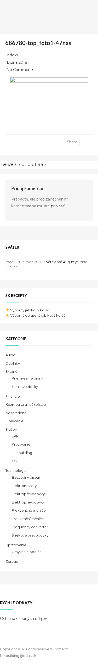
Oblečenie (14, 421)
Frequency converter (30, 527)
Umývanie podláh (27, 552)
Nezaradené (16, 413)
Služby (11, 429)
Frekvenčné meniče (29, 510)
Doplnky (12, 363)
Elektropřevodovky (28, 494)
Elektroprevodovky (28, 502)
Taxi (15, 461)
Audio (10, 355)
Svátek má (61, 262)
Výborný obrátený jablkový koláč (37, 315)
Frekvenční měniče (28, 519)
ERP (15, 436)
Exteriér (12, 371)
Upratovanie (15, 545)
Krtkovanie (21, 444)
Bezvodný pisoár (26, 477)
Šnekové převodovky (30, 535)
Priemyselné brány (27, 378)
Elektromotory (24, 486)
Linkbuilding (22, 453)
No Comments (20, 69)
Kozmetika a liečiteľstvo (25, 404)
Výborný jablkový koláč (29, 310)
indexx (12, 55)
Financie (12, 396)
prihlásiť (58, 206)
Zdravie (11, 561)
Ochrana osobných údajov (23, 618)
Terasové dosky (25, 387)
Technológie (16, 470)
